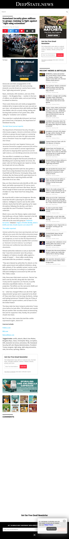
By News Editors (55, 104)
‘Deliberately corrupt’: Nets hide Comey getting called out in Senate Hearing (56, 218)
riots (4, 349)
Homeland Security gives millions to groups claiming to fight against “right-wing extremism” (56, 162)
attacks (20, 338)
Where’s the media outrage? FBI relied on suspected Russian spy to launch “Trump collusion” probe (56, 190)
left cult (11, 345)
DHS (4, 343)
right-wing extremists (29, 347)
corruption (33, 341)
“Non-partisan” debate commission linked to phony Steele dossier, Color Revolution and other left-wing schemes (56, 88)
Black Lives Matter (29, 338)
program (10, 347)
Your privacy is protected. (10, 371)
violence (22, 349)
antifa (15, 338)
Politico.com (7, 328)
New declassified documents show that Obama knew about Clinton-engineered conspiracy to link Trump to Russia (56, 171)
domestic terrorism (12, 343)
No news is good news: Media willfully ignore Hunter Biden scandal (54, 209)
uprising (16, 349)
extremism (23, 343)
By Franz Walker (55, 175)
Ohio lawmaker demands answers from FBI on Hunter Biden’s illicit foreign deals (55, 260)
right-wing (17, 347)
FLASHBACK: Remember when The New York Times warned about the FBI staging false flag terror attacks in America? (56, 123)
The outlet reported (9, 228)
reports (13, 126)
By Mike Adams (55, 117)
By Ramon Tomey (56, 264)
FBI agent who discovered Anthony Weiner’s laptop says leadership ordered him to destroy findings (56, 252)
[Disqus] (20, 441)
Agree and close (51, 528)
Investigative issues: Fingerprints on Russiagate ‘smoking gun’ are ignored (56, 226)
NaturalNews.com (8, 335)
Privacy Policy (48, 525)
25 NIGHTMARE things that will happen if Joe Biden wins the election (54, 235)
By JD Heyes (55, 82)
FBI (28, 343)
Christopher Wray (23, 341)
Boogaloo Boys (7, 341)
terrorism (9, 349)
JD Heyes (16, 27)
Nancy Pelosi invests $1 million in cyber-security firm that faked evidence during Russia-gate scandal (55, 181)
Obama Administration (21, 345)
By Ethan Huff (55, 92)
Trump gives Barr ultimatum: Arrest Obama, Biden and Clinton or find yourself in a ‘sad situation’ (56, 243)
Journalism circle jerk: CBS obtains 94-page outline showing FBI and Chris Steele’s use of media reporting (56, 134)
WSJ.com (5, 331)
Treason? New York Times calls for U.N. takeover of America (56, 142)
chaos (15, 341)
